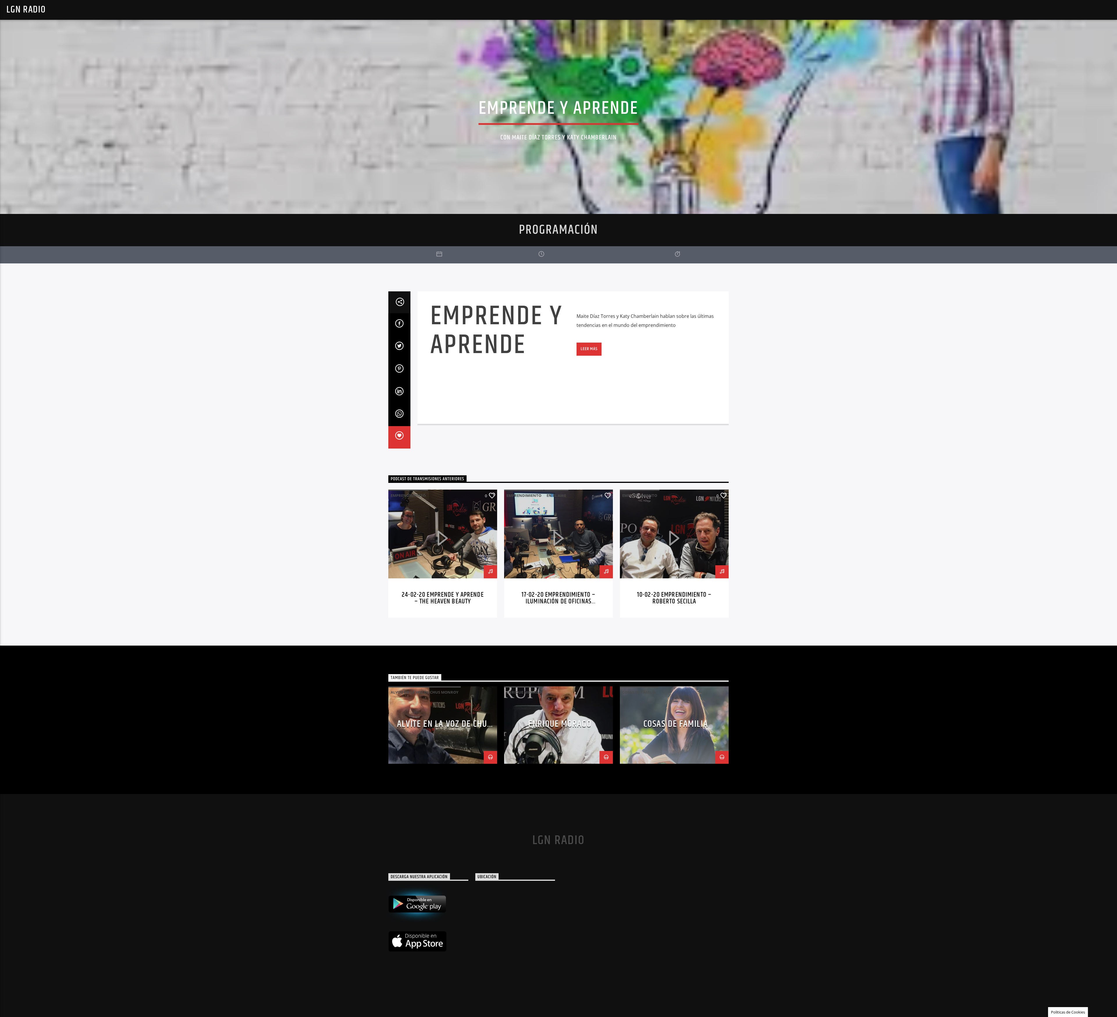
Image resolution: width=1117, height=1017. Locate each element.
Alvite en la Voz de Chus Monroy (424, 692)
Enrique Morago (559, 724)
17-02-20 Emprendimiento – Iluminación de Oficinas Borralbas (558, 602)
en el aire (556, 495)
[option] (443, 554)
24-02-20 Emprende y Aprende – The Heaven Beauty (443, 598)
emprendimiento (408, 495)
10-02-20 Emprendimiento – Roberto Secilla (674, 598)
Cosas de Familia (639, 692)
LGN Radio (26, 9)
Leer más (589, 348)
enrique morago (523, 692)
